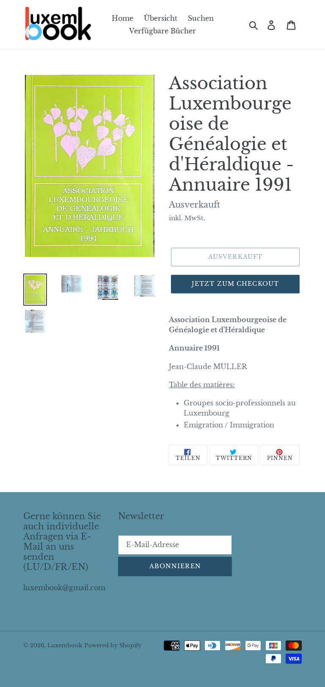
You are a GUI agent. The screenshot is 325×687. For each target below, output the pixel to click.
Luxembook (64, 645)
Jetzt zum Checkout (235, 283)
